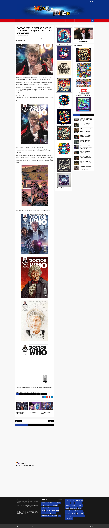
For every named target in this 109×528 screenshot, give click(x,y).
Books (43, 508)
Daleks (81, 510)
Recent (83, 115)
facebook (35, 424)
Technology (68, 516)
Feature (43, 502)
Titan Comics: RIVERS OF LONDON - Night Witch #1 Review (86, 142)
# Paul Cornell (33, 393)
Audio (82, 513)
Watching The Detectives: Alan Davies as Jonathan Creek (83, 40)
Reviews (34, 21)
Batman (48, 510)
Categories (26, 21)
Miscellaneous (70, 21)
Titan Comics (78, 503)
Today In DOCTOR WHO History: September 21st (85, 157)
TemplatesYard (29, 526)
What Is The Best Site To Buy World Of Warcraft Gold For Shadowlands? (86, 119)
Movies (46, 21)
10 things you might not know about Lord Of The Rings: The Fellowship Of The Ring (82, 130)
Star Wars (73, 505)
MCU (78, 513)
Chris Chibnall (45, 513)
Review (43, 505)
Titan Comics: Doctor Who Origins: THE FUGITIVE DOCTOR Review (21, 412)
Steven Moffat (73, 508)
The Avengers (69, 518)
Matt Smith (75, 510)
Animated (68, 513)
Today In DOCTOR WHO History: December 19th (85, 162)
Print (63, 21)
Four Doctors (33, 95)
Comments (28, 1)
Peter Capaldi (55, 505)
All (21, 21)
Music (67, 508)
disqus (21, 424)
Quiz (59, 515)
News (76, 21)
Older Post (51, 421)
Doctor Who (83, 21)
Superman (75, 516)
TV (54, 502)
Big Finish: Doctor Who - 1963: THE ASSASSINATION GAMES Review (86, 147)
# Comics (21, 393)
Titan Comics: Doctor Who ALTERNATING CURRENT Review (46, 412)
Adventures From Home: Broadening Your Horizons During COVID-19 (86, 168)
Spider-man (52, 513)
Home (17, 1)
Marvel (67, 505)
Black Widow (54, 515)
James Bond (69, 510)
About (22, 1)
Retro (79, 508)
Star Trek (48, 508)
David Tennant (55, 508)
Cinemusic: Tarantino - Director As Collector (85, 136)
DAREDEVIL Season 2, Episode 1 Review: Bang (85, 124)
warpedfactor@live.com (21, 513)
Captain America (45, 515)
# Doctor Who (26, 393)
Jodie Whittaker (55, 510)
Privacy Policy (36, 526)
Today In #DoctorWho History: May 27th (85, 152)
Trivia (72, 503)
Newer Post (18, 421)
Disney (43, 510)
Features (40, 21)
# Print (38, 393)
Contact (34, 1)
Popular (76, 115)
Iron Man (82, 516)
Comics (48, 505)
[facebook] (90, 1)
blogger (47, 424)
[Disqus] (34, 443)
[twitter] (93, 1)
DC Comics (79, 505)
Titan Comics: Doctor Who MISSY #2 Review (34, 411)
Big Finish (72, 500)
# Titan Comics (43, 393)
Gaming (58, 21)
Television (52, 21)
